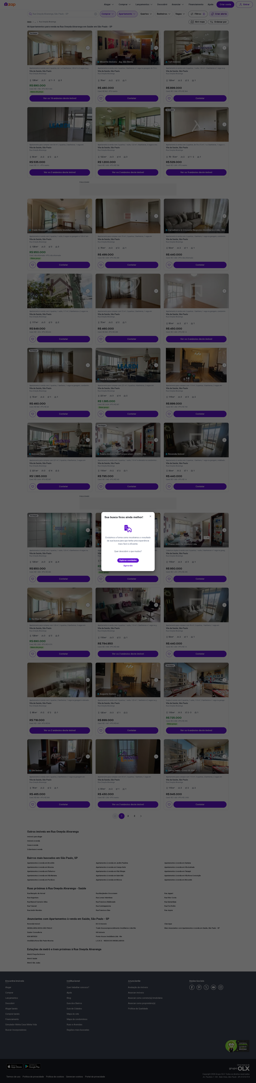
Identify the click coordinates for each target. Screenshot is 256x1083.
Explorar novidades (128, 560)
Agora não (128, 566)
